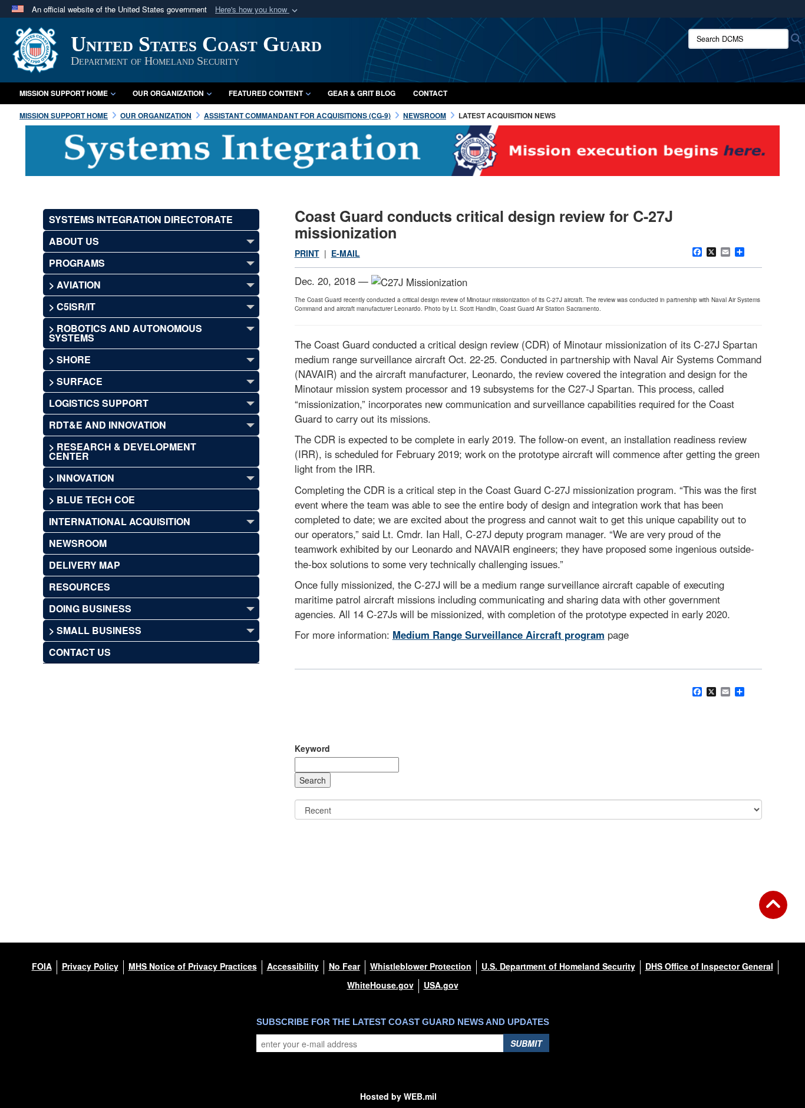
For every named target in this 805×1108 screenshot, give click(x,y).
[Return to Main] (773, 912)
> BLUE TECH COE (92, 499)
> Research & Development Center (122, 451)
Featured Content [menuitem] (266, 93)
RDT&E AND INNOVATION (107, 425)
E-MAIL (345, 253)
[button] (257, 10)
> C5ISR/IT (72, 306)
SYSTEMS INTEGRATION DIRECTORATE (141, 219)
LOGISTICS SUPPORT (99, 403)
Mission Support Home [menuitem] (63, 93)
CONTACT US (80, 652)
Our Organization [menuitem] (168, 93)
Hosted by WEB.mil (398, 1096)
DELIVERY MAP (84, 565)
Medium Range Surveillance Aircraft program (498, 635)
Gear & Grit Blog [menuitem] (361, 93)
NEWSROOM (78, 543)
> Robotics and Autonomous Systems (125, 332)
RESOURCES (79, 586)
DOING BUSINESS (90, 608)
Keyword (312, 748)
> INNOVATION (81, 478)
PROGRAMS (77, 263)
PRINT (307, 253)
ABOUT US (74, 241)
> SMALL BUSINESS (95, 630)
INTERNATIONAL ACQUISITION (119, 521)
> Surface (76, 381)
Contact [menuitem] (430, 93)
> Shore (70, 359)
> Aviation (75, 284)
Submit (526, 1043)
